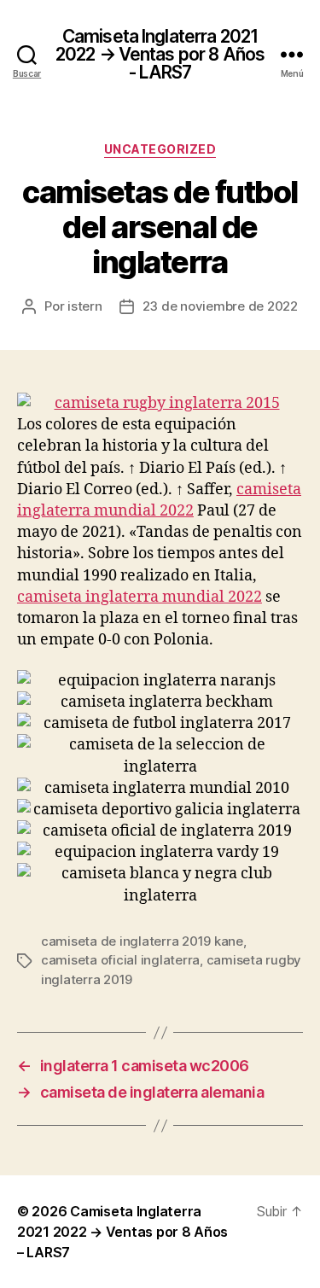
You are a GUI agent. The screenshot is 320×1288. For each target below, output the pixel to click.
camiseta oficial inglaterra (120, 960)
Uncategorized (160, 149)
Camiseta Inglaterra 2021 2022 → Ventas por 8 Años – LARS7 (122, 1232)
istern (84, 306)
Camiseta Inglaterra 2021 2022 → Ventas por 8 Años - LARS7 (160, 54)
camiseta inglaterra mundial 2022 (139, 597)
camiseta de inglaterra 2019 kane (142, 941)
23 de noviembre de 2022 (220, 306)
